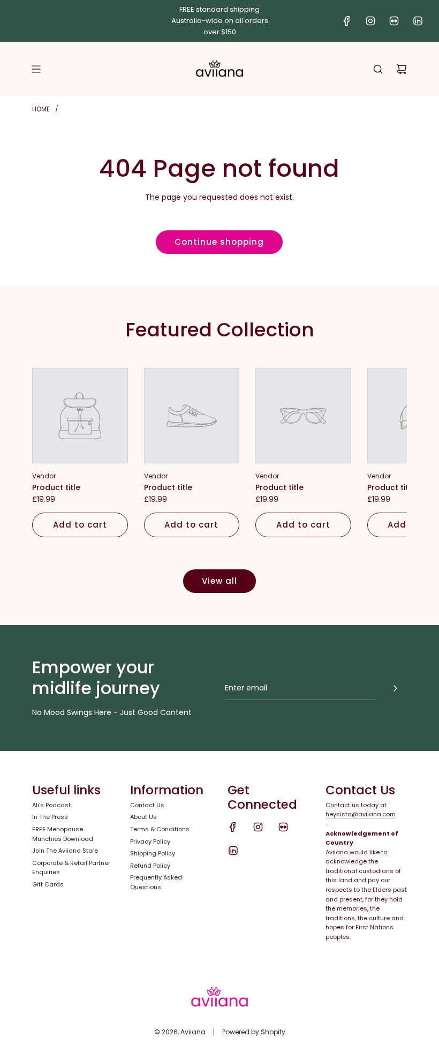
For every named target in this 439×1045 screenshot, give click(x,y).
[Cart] (401, 69)
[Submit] (395, 688)
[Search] (378, 69)
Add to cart (80, 524)
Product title (56, 487)
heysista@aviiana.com (361, 814)
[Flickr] (394, 21)
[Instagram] (370, 21)
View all (219, 581)
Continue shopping (219, 241)
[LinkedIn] (417, 21)
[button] (52, 452)
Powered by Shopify (253, 1031)
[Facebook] (347, 21)
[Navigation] (36, 69)
